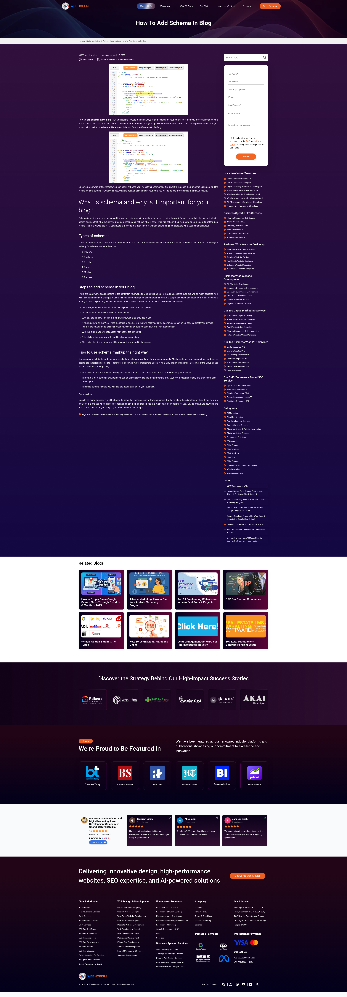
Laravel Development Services (130, 951)
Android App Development (128, 946)
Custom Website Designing (129, 912)
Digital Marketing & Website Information (103, 41)
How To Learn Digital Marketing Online (148, 643)
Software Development (127, 955)
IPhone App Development (128, 942)
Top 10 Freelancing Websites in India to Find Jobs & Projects (197, 601)
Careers (198, 907)
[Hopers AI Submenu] (151, 6)
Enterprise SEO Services (89, 959)
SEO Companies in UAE (237, 486)
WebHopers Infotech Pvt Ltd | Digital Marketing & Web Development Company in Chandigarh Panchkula (106, 822)
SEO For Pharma (86, 946)
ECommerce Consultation (167, 907)
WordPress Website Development (131, 916)
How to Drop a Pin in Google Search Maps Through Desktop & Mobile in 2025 (245, 492)
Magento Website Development (130, 925)
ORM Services (85, 925)
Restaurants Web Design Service (170, 967)
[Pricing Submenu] (251, 6)
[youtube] (244, 984)
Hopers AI (144, 6)
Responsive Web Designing (129, 907)
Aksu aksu (190, 819)
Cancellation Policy (203, 920)
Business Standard (125, 784)
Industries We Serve (227, 6)
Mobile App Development (128, 938)
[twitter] (257, 984)
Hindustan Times (189, 784)
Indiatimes (157, 784)
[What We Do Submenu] (193, 6)
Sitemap (198, 925)
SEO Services (84, 907)
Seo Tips (160, 938)
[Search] (264, 57)
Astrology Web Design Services (169, 954)
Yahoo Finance (254, 784)
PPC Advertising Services (89, 912)
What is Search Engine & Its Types (98, 643)
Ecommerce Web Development (169, 916)
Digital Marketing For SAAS (90, 964)
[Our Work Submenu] (210, 6)
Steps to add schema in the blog (193, 414)
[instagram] (230, 984)
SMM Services (85, 916)
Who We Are (165, 6)
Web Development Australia (129, 929)
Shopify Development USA (167, 929)
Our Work (204, 6)
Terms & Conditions (203, 916)
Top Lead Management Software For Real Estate (241, 643)
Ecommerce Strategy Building (169, 912)
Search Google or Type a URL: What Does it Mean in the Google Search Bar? (246, 517)
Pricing (245, 6)
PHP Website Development (129, 920)
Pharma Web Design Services (169, 958)
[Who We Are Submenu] (172, 6)
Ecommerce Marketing (166, 925)
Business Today (92, 784)
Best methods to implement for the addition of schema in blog (151, 414)
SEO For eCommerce (88, 933)
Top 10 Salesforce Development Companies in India (246, 531)
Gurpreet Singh (145, 819)
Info (158, 933)
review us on (97, 842)
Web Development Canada (129, 933)
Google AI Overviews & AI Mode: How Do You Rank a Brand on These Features (244, 539)
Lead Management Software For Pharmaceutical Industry (197, 643)
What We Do (185, 6)
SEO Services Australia (88, 920)
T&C (248, 141)
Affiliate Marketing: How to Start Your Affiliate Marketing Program (246, 501)
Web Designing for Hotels (167, 949)
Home (81, 41)
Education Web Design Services (170, 962)
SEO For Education (87, 951)
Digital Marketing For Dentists (91, 955)
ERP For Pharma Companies (243, 599)
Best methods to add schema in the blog (105, 414)
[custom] (224, 984)
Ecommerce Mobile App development (172, 920)
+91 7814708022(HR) (243, 962)
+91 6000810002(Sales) (244, 958)
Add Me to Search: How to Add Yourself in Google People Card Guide (245, 509)
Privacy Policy (201, 912)
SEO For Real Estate (88, 929)
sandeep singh (240, 819)
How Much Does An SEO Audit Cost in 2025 (245, 524)
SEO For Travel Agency (89, 942)
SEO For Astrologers (87, 938)
